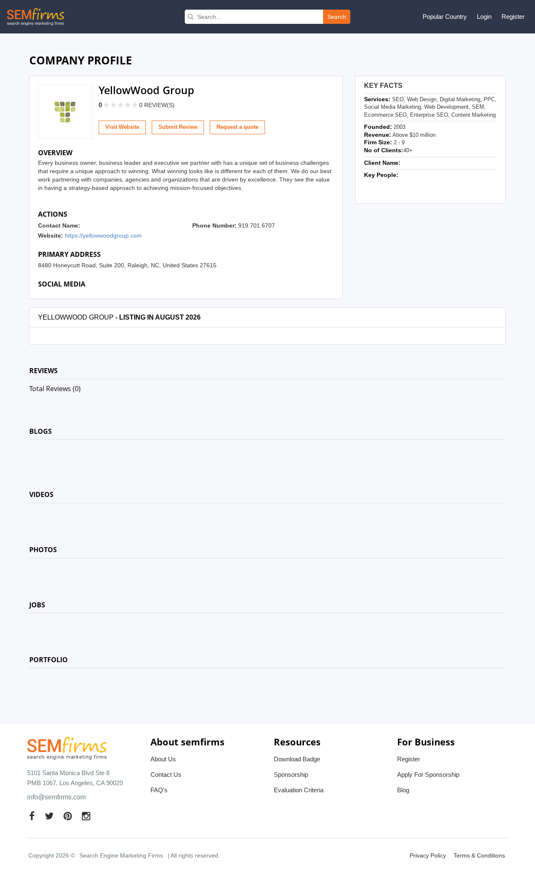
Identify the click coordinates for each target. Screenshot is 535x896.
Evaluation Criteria (299, 790)
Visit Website (122, 127)
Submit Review (177, 127)
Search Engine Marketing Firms (121, 855)
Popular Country (445, 16)
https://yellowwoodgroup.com (103, 235)
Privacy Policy (428, 855)
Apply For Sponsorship (428, 774)
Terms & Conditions (479, 855)
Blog (403, 790)
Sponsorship (291, 774)
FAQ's (159, 790)
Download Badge (297, 759)
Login (484, 16)
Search (336, 16)
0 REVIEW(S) (157, 105)
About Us (163, 759)
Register (513, 16)
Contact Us (165, 774)
